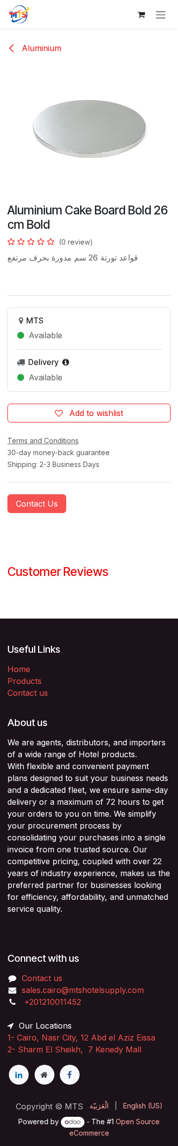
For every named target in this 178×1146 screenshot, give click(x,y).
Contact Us (37, 504)
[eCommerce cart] (141, 14)
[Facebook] (70, 1075)
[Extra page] (44, 1075)
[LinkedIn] (19, 1075)
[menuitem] (99, 1105)
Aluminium (40, 48)
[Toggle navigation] (161, 14)
